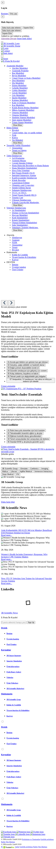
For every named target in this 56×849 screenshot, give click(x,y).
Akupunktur (17, 148)
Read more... (6, 535)
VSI (17, 474)
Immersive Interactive (43, 471)
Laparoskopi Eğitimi (20, 183)
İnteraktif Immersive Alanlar (24, 175)
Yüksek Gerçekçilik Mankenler (25, 202)
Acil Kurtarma (18, 158)
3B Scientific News (9, 613)
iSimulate (24, 469)
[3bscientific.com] (10, 43)
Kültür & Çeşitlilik (20, 255)
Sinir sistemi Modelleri (21, 120)
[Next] (11, 303)
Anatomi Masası (19, 160)
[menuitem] (31, 96)
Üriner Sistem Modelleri (22, 122)
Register (5, 13)
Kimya (15, 137)
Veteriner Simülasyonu (16, 208)
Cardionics (34, 469)
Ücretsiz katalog (19, 267)
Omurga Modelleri (20, 112)
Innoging (44, 469)
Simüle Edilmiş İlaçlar (21, 188)
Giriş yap (13, 14)
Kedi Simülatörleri (20, 218)
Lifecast (14, 471)
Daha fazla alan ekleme (11, 28)
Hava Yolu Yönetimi (20, 170)
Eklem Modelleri (19, 85)
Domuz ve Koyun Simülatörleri (25, 213)
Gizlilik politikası (47, 839)
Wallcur (5, 471)
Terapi (14, 247)
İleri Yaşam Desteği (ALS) (23, 173)
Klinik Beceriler (19, 180)
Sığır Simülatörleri (20, 225)
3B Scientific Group (10, 469)
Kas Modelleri (18, 105)
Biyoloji (15, 130)
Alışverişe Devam (8, 38)
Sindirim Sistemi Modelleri (23, 117)
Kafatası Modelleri (20, 100)
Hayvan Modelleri (20, 215)
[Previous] (4, 303)
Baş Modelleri (18, 73)
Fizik (14, 135)
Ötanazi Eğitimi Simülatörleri (24, 222)
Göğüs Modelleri (19, 90)
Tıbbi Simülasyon (14, 156)
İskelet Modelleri (19, 98)
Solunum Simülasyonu (21, 190)
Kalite (3, 842)
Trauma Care (17, 197)
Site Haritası (10, 842)
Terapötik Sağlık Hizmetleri (18, 145)
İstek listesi (27, 38)
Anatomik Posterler (20, 71)
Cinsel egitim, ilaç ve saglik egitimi (27, 133)
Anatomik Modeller (15, 66)
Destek (4, 628)
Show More (17, 125)
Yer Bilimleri (17, 140)
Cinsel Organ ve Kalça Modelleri (26, 78)
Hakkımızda (6, 694)
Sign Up (31, 622)
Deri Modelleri (18, 80)
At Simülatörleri (19, 210)
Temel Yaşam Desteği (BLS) (24, 195)
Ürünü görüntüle (8, 386)
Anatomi (15, 240)
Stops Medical (7, 474)
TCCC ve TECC (19, 192)
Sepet (19, 38)
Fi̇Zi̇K (14, 242)
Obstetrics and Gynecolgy (23, 185)
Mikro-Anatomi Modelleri (23, 110)
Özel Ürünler (17, 269)
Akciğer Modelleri (20, 68)
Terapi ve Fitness (19, 150)
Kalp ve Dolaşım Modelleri (23, 103)
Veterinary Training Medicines (25, 227)
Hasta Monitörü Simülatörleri (24, 168)
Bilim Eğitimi (12, 128)
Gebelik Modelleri (20, 88)
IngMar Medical (26, 471)
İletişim (15, 264)
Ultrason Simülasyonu (21, 200)
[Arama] (2, 56)
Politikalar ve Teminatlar (31, 839)
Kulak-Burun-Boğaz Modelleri (25, 107)
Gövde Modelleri (19, 93)
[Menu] (2, 41)
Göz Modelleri (18, 95)
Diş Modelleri (18, 83)
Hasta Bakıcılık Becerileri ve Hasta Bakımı (30, 165)
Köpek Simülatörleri (20, 220)
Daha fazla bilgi (8, 502)
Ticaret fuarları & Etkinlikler (24, 257)
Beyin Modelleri (19, 75)
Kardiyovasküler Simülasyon (24, 178)
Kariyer (15, 260)
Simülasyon (17, 237)
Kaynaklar (6, 650)
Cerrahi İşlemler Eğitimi (22, 163)
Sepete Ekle (28, 28)
